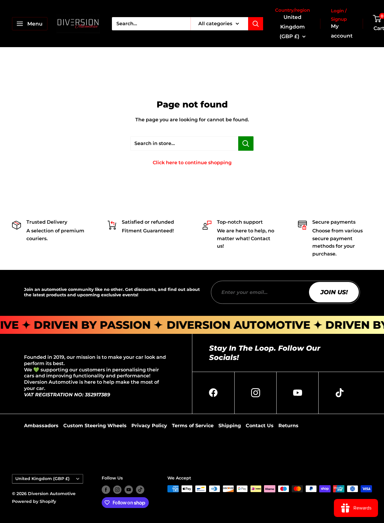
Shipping (229, 425)
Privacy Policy (149, 425)
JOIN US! (334, 292)
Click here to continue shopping (192, 162)
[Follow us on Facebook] (106, 489)
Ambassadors (41, 425)
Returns (288, 425)
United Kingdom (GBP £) (42, 478)
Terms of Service (193, 425)
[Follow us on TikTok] (140, 489)
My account (341, 31)
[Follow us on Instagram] (117, 489)
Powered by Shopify (34, 501)
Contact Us (260, 425)
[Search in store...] (246, 143)
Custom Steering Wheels (95, 425)
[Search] (255, 23)
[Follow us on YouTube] (128, 489)
